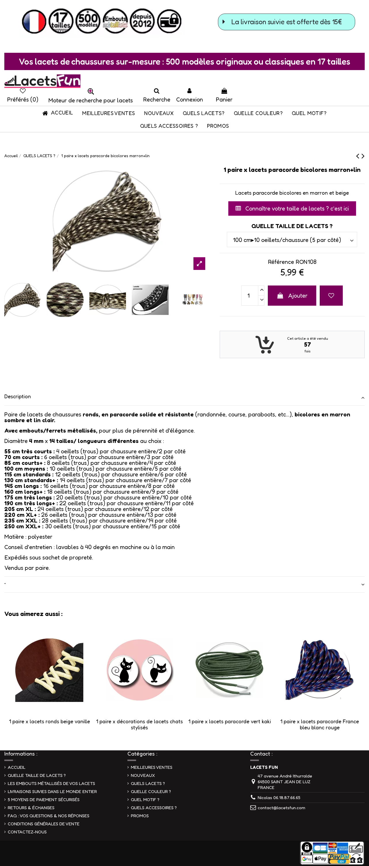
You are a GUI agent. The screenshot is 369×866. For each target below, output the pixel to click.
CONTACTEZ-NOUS (27, 832)
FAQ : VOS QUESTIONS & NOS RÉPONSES (48, 815)
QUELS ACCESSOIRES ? (154, 807)
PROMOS (140, 815)
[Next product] (363, 156)
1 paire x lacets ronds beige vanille (49, 721)
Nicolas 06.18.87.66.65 (279, 797)
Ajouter (298, 295)
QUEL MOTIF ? (145, 799)
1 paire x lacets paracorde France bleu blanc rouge (319, 724)
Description (17, 396)
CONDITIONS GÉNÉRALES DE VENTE (44, 823)
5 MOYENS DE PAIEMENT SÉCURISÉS (44, 799)
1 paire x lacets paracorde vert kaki (229, 721)
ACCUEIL (16, 767)
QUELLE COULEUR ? (151, 791)
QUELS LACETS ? (148, 783)
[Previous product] (359, 156)
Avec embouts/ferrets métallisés (50, 430)
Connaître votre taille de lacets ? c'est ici (296, 208)
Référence (281, 262)
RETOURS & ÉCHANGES (31, 807)
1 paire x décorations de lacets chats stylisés (139, 724)
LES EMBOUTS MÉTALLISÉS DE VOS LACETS (51, 783)
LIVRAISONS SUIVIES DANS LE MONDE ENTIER (52, 791)
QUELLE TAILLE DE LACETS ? (37, 775)
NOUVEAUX (143, 775)
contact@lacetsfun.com (281, 807)
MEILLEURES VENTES (151, 767)
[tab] (184, 398)
